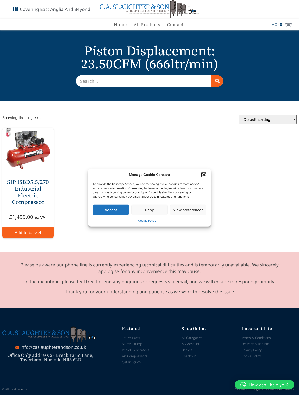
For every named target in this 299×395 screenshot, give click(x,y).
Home (120, 24)
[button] (204, 174)
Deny (149, 209)
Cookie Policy (147, 220)
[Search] (217, 81)
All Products (147, 24)
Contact (175, 24)
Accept (111, 209)
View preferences (188, 209)
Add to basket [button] (28, 232)
